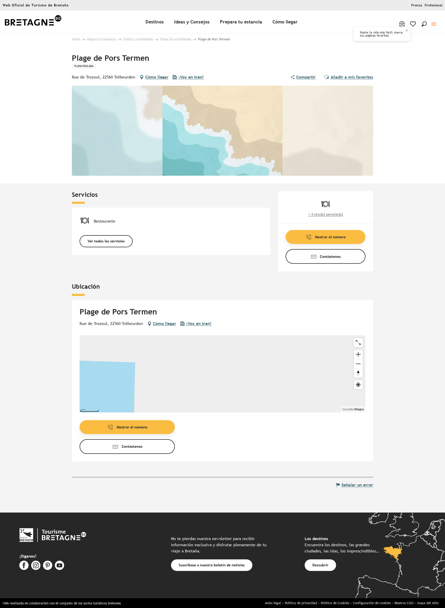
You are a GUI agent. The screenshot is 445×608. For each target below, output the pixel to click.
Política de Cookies (335, 603)
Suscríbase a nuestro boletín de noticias (212, 565)
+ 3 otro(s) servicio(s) (325, 214)
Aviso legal (273, 603)
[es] (434, 24)
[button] (424, 24)
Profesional (433, 5)
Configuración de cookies (372, 603)
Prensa (416, 5)
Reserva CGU (404, 603)
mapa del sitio (428, 603)
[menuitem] (33, 22)
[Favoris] (413, 24)
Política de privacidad (301, 603)
